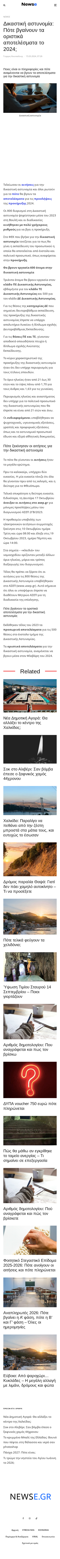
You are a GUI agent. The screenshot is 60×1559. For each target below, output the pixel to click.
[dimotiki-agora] (30, 696)
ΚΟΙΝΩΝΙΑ (43, 1530)
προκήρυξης (17, 203)
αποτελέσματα (13, 199)
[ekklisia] (30, 966)
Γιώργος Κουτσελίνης (13, 56)
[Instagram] (29, 1518)
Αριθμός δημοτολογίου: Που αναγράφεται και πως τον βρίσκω (27, 1050)
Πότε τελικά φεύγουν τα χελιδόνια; (23, 942)
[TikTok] (36, 1518)
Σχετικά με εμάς (30, 1543)
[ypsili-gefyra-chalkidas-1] (30, 800)
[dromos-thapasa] (30, 859)
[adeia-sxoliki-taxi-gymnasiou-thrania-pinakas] (30, 1292)
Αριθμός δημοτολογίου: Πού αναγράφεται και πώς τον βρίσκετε (27, 1213)
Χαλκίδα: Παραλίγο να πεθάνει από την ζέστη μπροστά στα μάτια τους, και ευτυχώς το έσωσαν (28, 827)
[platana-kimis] (30, 916)
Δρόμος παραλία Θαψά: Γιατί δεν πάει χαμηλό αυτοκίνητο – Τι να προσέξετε (29, 887)
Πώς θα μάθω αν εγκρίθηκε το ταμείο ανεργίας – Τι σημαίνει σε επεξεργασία (27, 1156)
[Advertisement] (30, 150)
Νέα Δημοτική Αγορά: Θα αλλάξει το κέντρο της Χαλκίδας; (25, 723)
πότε (15, 194)
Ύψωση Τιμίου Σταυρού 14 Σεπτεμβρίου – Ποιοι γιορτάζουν (27, 992)
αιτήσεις (28, 185)
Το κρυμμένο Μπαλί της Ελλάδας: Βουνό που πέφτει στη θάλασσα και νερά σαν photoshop (30, 1441)
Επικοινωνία (48, 1536)
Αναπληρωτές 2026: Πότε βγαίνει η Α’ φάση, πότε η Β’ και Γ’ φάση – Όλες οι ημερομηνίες (27, 1320)
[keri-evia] (30, 749)
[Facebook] (23, 1518)
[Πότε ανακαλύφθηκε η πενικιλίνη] (30, 1240)
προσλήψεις (43, 199)
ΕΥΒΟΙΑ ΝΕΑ (28, 1530)
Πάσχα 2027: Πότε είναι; (19, 1452)
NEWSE (6, 16)
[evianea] (30, 1130)
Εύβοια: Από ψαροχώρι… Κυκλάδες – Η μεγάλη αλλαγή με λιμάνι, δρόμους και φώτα (29, 1380)
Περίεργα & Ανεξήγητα (17, 1536)
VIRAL (35, 1536)
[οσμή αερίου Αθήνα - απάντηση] (30, 1080)
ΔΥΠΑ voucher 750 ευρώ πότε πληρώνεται (30, 1106)
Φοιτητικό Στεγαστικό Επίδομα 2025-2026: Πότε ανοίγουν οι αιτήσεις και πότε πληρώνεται (29, 1265)
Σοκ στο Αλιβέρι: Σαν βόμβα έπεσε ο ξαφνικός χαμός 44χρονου (28, 774)
